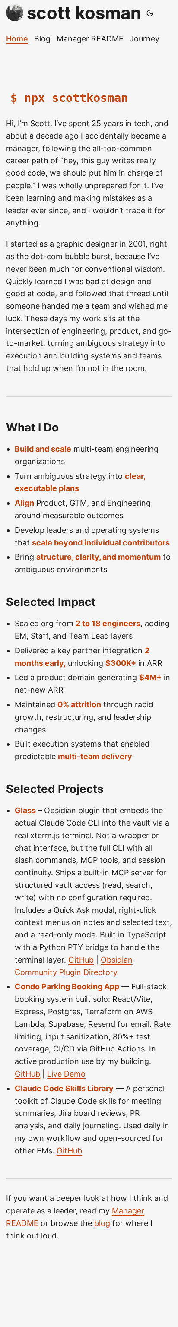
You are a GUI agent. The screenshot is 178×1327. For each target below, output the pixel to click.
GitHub (81, 959)
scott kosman (84, 12)
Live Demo (66, 1073)
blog (102, 1223)
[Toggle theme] (150, 13)
